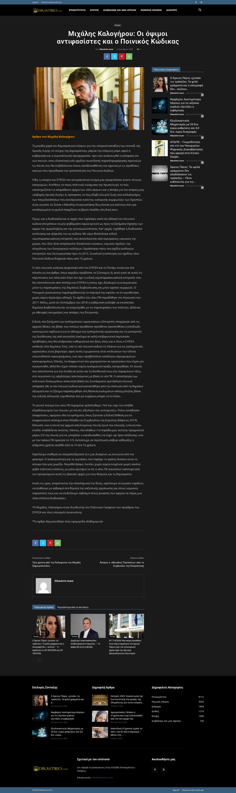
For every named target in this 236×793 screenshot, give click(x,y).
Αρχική (35, 2)
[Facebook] (196, 2)
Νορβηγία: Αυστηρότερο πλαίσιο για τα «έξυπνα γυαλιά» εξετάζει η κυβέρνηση (67, 715)
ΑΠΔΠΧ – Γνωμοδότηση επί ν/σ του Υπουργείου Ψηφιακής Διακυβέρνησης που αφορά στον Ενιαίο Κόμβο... (186, 149)
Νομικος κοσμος (151, 10)
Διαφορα (171, 10)
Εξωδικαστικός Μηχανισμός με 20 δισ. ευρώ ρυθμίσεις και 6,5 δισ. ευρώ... (67, 731)
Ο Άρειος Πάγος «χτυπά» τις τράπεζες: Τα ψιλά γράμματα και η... (67, 699)
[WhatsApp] (129, 56)
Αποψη (94, 10)
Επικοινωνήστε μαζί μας (51, 2)
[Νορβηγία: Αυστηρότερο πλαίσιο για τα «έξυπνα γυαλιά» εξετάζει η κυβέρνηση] (160, 106)
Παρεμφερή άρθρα (43, 607)
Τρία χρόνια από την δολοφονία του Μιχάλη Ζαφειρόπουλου (56, 564)
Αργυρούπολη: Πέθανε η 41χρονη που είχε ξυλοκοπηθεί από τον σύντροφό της (127, 715)
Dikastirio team (106, 49)
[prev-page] (34, 660)
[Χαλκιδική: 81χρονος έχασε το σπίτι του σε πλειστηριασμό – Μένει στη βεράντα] (100, 732)
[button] (200, 10)
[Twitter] (201, 2)
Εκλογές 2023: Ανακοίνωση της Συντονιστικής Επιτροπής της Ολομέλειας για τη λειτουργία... (127, 699)
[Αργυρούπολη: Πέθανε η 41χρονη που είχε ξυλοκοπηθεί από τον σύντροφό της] (100, 716)
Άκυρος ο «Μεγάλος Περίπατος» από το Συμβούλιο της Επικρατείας (122, 564)
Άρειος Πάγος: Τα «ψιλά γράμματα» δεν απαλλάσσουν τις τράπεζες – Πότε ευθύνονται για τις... (185, 174)
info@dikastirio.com (102, 777)
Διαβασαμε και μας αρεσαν (119, 10)
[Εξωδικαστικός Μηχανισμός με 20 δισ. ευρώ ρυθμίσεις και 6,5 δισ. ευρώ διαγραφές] (160, 127)
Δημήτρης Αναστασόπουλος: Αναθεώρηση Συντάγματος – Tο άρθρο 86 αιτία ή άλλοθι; (85, 643)
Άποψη (117, 25)
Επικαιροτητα (77, 10)
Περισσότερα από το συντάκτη (72, 607)
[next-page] (39, 660)
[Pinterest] (121, 56)
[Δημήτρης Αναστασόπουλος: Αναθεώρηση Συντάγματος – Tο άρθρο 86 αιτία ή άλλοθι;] (88, 626)
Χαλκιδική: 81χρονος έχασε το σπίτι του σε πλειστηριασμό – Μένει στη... (126, 731)
